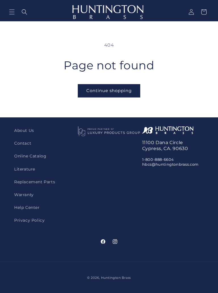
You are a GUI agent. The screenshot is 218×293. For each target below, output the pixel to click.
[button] (12, 12)
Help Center (27, 207)
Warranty (24, 194)
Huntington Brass (116, 278)
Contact (22, 143)
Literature (24, 169)
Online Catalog (30, 156)
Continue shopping (109, 90)
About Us (24, 130)
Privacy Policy (29, 220)
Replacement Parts (34, 181)
